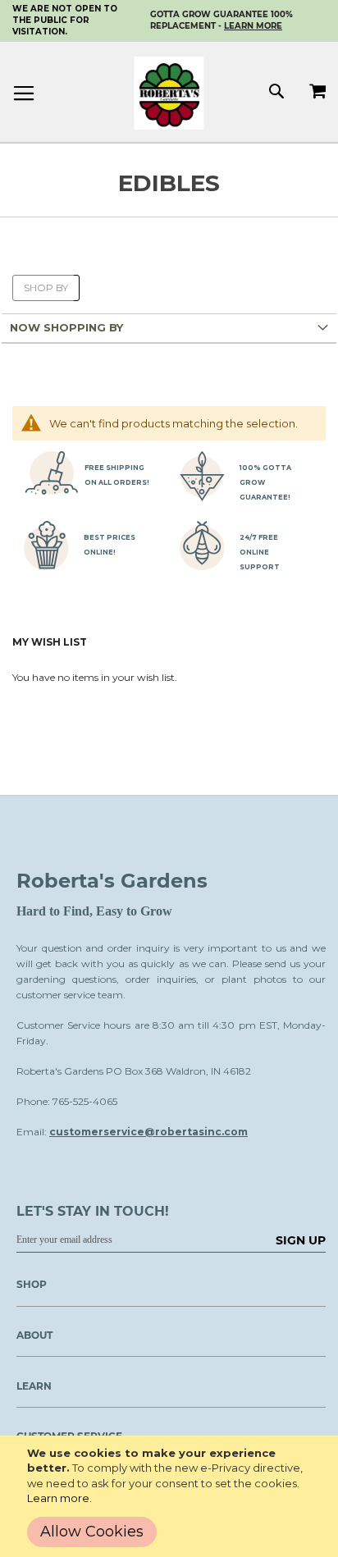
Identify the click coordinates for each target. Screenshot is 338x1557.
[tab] (169, 328)
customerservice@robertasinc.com (148, 1132)
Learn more (58, 1497)
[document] (172, 1496)
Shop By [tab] (46, 287)
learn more (253, 26)
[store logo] (169, 93)
